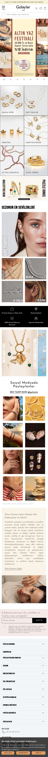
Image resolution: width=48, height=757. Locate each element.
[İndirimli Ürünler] (24, 76)
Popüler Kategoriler (9, 713)
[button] (4, 81)
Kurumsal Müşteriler (10, 705)
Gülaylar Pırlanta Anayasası (12, 658)
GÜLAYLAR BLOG (7, 722)
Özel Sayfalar (7, 689)
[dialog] (24, 747)
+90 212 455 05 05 (12, 732)
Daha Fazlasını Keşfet (13, 569)
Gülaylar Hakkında (9, 644)
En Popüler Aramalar (9, 697)
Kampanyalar (7, 652)
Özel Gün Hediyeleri (9, 681)
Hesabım (5, 666)
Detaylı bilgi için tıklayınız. (10, 749)
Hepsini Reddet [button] (23, 753)
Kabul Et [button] (38, 753)
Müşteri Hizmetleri (9, 673)
